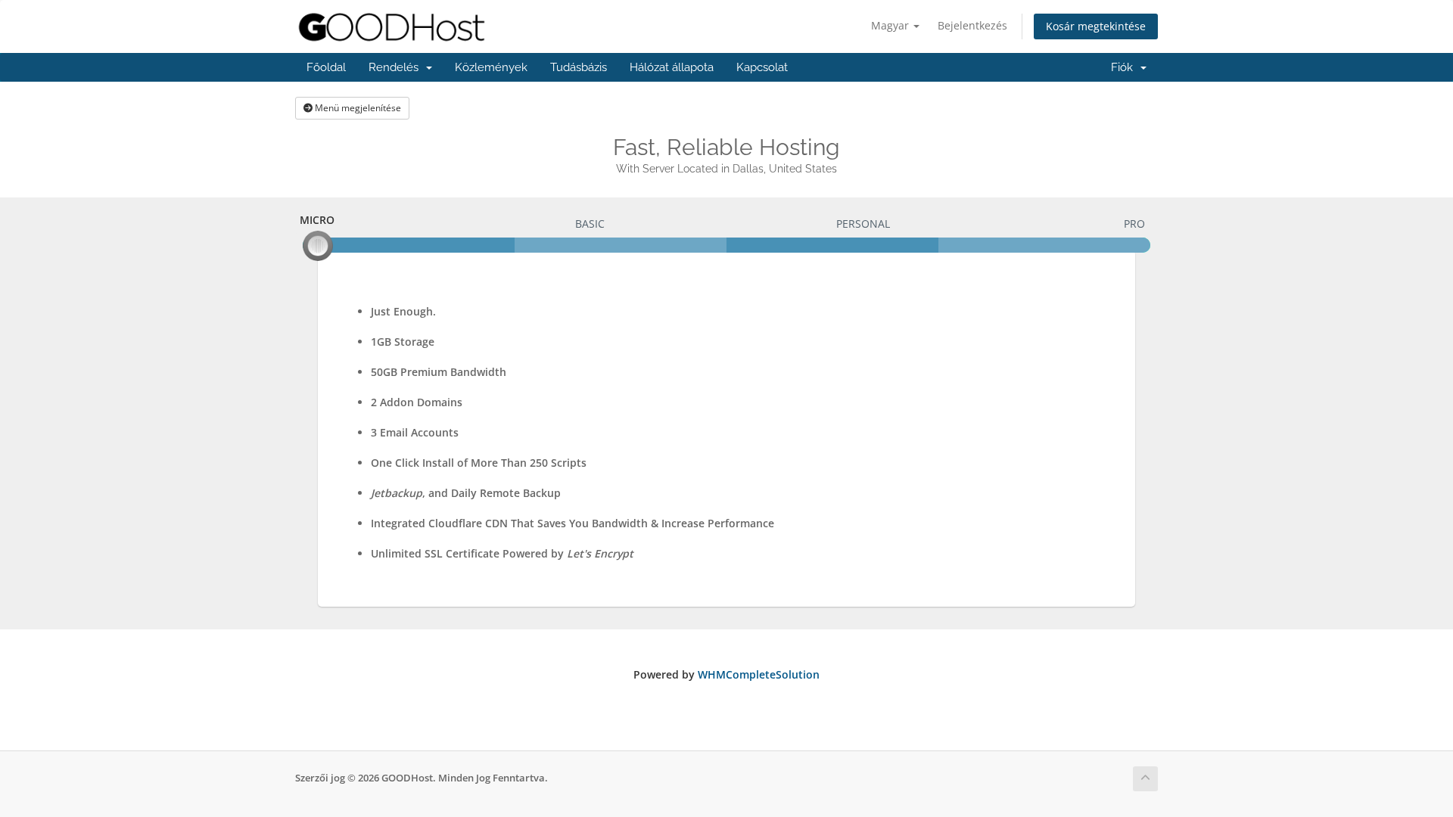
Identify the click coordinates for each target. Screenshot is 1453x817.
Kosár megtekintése (1096, 26)
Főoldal (326, 67)
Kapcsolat (762, 67)
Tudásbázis (578, 67)
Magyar (891, 25)
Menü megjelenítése (357, 107)
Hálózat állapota (672, 67)
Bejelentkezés (972, 25)
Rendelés (397, 67)
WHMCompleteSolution (759, 674)
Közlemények (491, 67)
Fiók (1125, 67)
